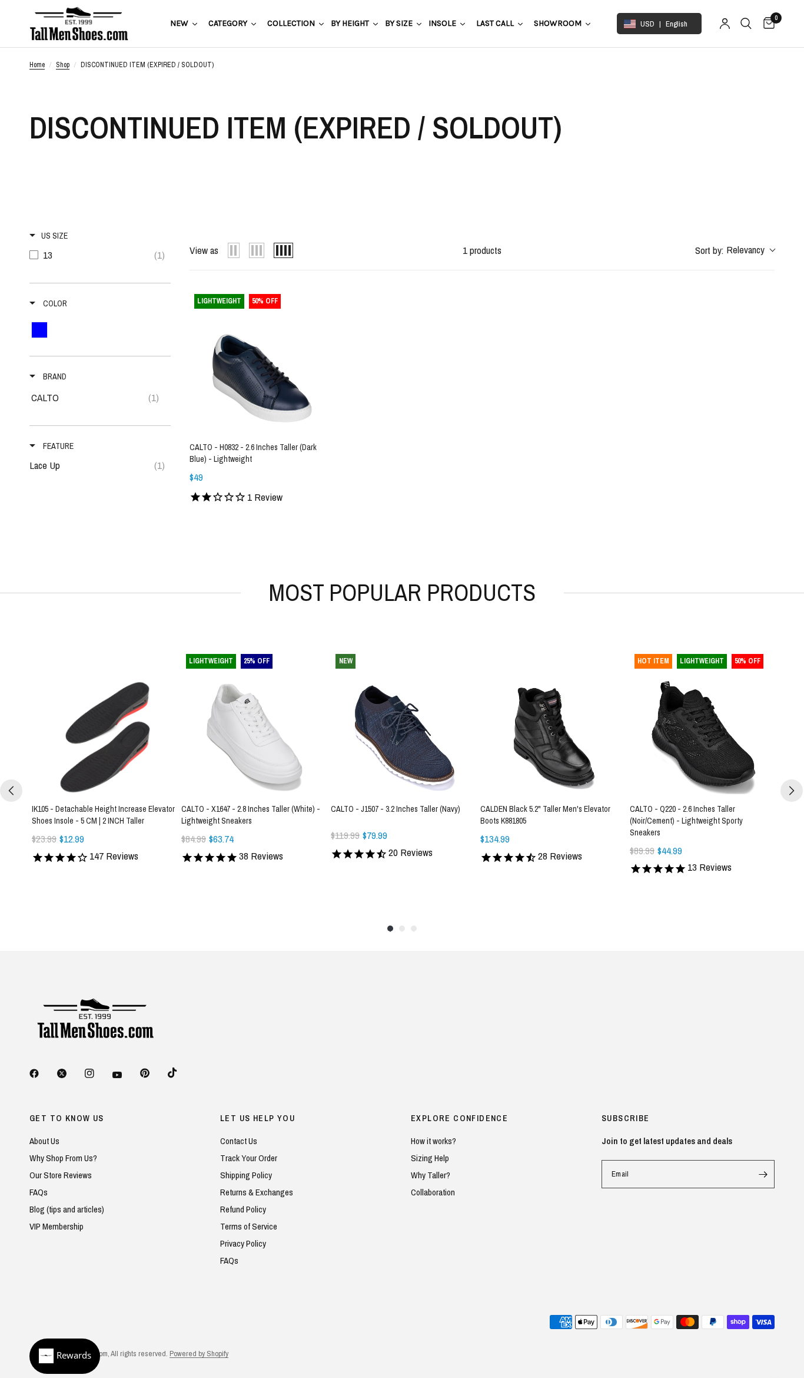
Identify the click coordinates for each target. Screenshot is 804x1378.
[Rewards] (64, 1356)
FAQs (38, 1192)
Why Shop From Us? (63, 1158)
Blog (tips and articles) (66, 1209)
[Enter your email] (763, 1174)
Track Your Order (248, 1158)
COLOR (54, 303)
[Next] (791, 790)
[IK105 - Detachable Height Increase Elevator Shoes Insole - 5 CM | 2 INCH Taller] (104, 721)
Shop (62, 65)
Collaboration (433, 1192)
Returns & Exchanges (256, 1192)
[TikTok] (181, 1073)
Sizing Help (430, 1158)
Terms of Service (248, 1226)
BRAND (54, 376)
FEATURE (57, 446)
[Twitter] (70, 1073)
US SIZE (54, 235)
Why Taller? (430, 1175)
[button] (735, 250)
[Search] (746, 23)
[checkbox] (100, 255)
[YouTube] (125, 1075)
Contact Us (238, 1141)
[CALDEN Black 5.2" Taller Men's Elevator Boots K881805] (552, 721)
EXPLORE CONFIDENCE (459, 1118)
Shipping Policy (246, 1175)
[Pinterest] (153, 1073)
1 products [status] (482, 250)
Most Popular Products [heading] (402, 592)
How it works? (433, 1141)
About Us (44, 1141)
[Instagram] (98, 1073)
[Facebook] (42, 1073)
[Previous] (11, 790)
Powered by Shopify (199, 1354)
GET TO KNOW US (66, 1118)
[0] (766, 23)
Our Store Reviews (60, 1175)
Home (37, 65)
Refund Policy (243, 1209)
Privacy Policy (243, 1243)
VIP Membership (56, 1226)
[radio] (234, 250)
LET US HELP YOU (257, 1118)
